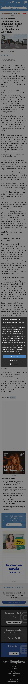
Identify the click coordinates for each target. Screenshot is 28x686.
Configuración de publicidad (8, 349)
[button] (14, 364)
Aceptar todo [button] (14, 356)
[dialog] (14, 342)
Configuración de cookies (8, 353)
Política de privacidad (19, 353)
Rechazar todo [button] (14, 360)
